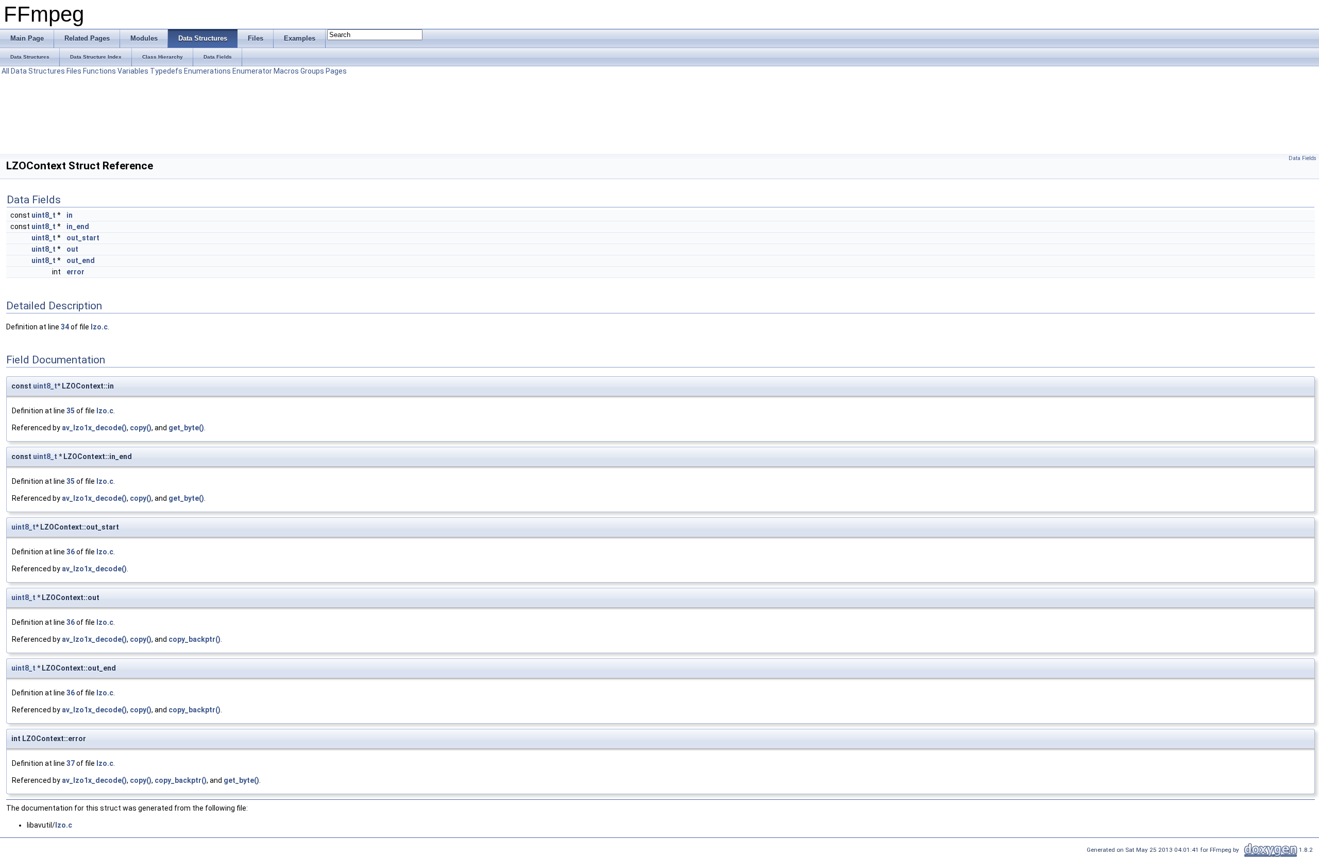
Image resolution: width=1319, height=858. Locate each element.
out (72, 249)
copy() (140, 428)
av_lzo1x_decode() (94, 428)
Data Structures (38, 71)
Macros (286, 71)
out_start (82, 238)
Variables (132, 71)
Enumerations (207, 71)
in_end (77, 226)
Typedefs (166, 71)
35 (70, 411)
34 (65, 327)
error (75, 272)
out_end (80, 260)
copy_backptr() (194, 639)
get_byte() (186, 428)
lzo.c (99, 327)
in (69, 215)
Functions (99, 71)
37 (70, 763)
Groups (312, 71)
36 (70, 552)
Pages (336, 71)
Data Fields (1302, 158)
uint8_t (43, 215)
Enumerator (252, 71)
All (5, 71)
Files (73, 71)
